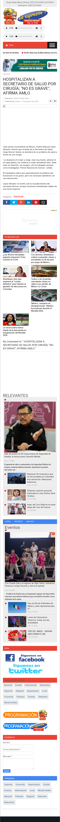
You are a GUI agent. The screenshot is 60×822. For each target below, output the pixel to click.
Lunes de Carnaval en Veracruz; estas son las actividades (38, 620)
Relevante (43, 697)
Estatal (18, 685)
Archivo (30, 521)
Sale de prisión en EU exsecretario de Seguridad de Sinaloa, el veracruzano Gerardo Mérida (27, 455)
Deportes (8, 691)
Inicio (11, 45)
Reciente (18, 521)
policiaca (20, 697)
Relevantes (45, 685)
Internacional (30, 685)
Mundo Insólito (10, 702)
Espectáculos (33, 691)
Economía (8, 697)
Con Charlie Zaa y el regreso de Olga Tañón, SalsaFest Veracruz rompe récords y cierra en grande (30, 584)
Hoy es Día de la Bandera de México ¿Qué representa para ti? (41, 606)
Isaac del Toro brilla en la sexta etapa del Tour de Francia (41, 506)
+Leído (8, 521)
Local (44, 691)
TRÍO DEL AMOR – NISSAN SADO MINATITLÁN (40, 632)
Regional (20, 691)
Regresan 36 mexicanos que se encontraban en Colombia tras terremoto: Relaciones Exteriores (40, 478)
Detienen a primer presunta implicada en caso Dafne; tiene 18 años (41, 493)
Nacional (6, 74)
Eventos (31, 697)
